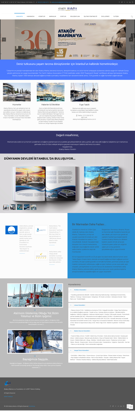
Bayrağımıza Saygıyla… (36, 359)
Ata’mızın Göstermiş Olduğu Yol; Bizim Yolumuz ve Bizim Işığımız (36, 315)
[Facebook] (119, 2)
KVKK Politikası (8, 396)
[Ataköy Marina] (67, 8)
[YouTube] (125, 2)
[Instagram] (133, 2)
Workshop (32, 406)
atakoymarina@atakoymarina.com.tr (61, 2)
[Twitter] (122, 2)
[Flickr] (127, 2)
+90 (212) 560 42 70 (43, 2)
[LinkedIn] (130, 2)
